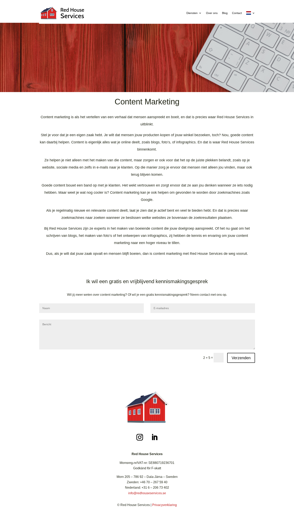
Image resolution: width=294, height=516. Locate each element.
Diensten (192, 13)
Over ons (212, 13)
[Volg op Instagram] (139, 437)
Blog (225, 13)
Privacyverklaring (164, 505)
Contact (237, 13)
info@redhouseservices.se (147, 493)
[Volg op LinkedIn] (154, 437)
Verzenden (241, 358)
